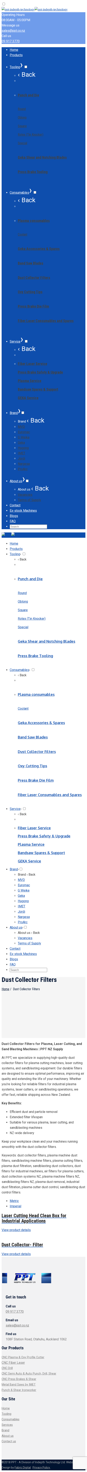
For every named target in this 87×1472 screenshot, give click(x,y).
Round (22, 109)
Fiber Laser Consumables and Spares (46, 321)
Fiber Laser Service (32, 364)
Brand (5, 1430)
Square (22, 126)
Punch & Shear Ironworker (19, 1390)
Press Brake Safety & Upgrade (40, 372)
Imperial (15, 1206)
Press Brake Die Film (33, 306)
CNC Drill (7, 1368)
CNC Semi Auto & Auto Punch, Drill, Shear (29, 1373)
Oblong (22, 117)
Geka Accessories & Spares (39, 249)
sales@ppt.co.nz (13, 31)
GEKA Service (28, 398)
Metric (14, 1201)
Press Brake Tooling (33, 172)
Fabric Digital (23, 1467)
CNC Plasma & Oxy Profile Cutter (23, 1357)
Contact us (9, 1441)
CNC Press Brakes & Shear (19, 1379)
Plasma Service (29, 381)
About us (8, 1436)
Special (22, 143)
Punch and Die (28, 95)
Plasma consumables (34, 221)
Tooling (6, 1414)
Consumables (10, 1419)
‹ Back (26, 74)
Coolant (22, 234)
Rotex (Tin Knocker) (30, 135)
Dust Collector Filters (34, 277)
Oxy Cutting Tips (30, 292)
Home (5, 989)
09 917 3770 (11, 41)
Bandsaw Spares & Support (38, 389)
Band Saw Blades (30, 263)
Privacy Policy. (41, 1467)
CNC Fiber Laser (13, 1363)
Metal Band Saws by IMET (19, 1384)
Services (7, 1425)
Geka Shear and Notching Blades (42, 157)
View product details (16, 1230)
